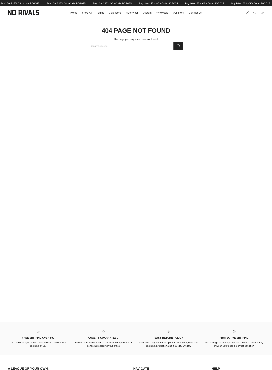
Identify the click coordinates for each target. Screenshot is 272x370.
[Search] (178, 46)
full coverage (183, 342)
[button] (100, 13)
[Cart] (262, 12)
